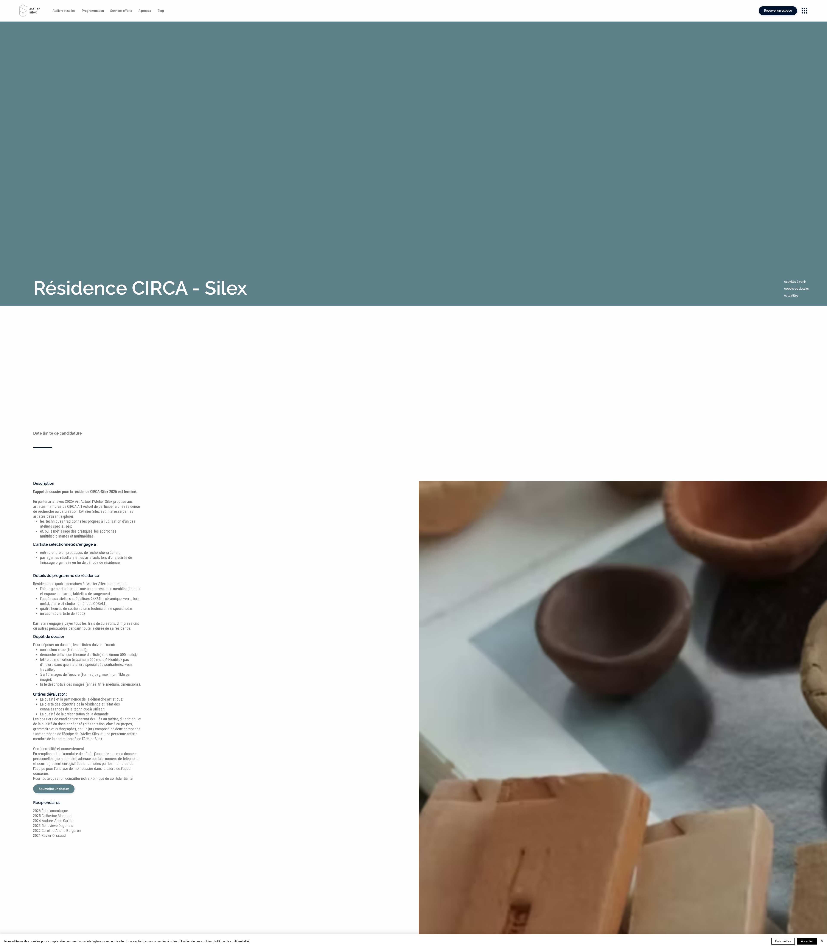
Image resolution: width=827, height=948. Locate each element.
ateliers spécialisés (74, 598)
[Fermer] (821, 941)
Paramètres (783, 941)
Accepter (807, 941)
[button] (803, 281)
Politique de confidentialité (231, 941)
